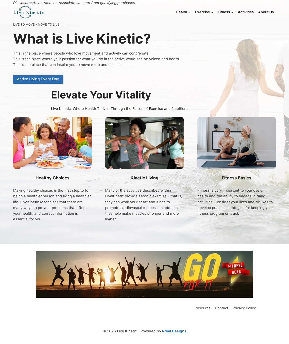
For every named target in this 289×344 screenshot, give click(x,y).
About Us (266, 12)
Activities (246, 12)
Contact (221, 308)
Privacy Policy (244, 308)
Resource (203, 308)
